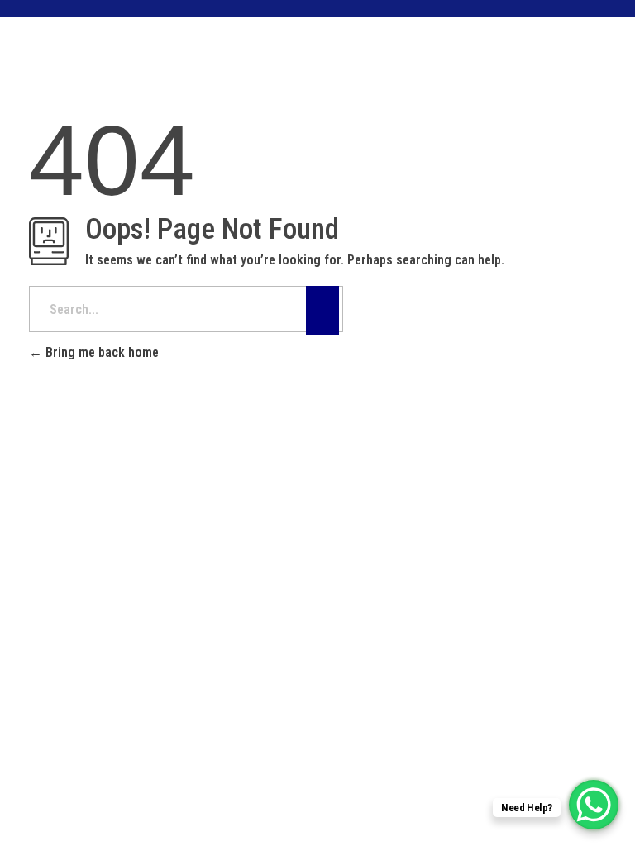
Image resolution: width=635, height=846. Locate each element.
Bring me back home (100, 352)
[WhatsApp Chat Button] (593, 804)
